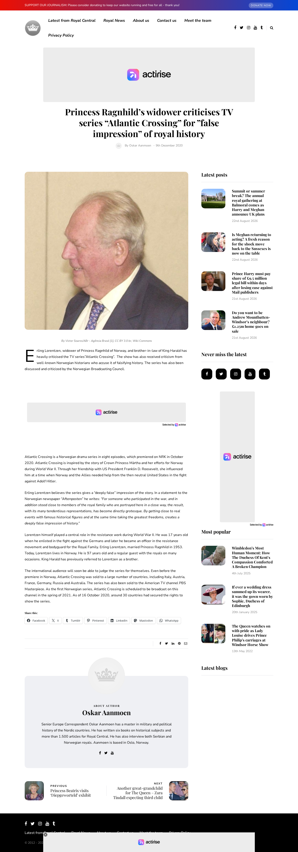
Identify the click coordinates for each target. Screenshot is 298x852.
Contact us (166, 20)
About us (141, 20)
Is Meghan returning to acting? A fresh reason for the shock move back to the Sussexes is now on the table (251, 243)
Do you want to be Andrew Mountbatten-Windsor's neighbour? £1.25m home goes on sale (251, 321)
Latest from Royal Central (72, 20)
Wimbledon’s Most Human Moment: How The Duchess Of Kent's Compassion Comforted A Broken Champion (252, 557)
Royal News (114, 20)
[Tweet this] (166, 643)
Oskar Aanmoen (140, 145)
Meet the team (197, 20)
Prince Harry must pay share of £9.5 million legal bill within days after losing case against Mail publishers (252, 282)
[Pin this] (179, 643)
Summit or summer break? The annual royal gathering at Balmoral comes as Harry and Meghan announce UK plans (248, 202)
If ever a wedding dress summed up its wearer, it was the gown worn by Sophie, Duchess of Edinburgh (252, 596)
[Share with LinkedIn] (173, 643)
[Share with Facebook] (160, 643)
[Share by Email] (185, 643)
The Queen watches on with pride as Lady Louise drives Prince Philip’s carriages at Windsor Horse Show (251, 635)
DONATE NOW (261, 5)
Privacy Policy (61, 35)
